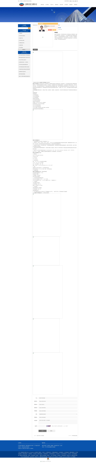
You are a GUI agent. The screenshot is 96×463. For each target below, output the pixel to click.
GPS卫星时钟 (21, 47)
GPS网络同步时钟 (21, 42)
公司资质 (66, 4)
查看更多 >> (24, 49)
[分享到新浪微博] (73, 1)
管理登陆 (73, 456)
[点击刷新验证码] (48, 426)
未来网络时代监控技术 (22, 71)
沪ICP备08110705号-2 (51, 456)
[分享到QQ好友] (77, 1)
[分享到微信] (72, 1)
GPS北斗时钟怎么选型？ (22, 59)
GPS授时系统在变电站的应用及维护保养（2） (24, 69)
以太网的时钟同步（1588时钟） (24, 62)
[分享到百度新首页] (75, 1)
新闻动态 (56, 4)
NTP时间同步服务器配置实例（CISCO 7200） (23, 65)
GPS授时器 (20, 33)
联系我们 (75, 4)
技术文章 (61, 4)
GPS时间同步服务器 (22, 35)
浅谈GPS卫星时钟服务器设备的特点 (24, 76)
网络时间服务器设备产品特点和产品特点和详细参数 (24, 58)
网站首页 (42, 4)
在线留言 (70, 4)
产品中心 (52, 4)
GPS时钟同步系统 (21, 40)
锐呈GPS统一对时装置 (40, 435)
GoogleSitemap (64, 456)
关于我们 (47, 4)
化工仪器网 (60, 456)
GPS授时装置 (21, 45)
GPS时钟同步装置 (74, 435)
